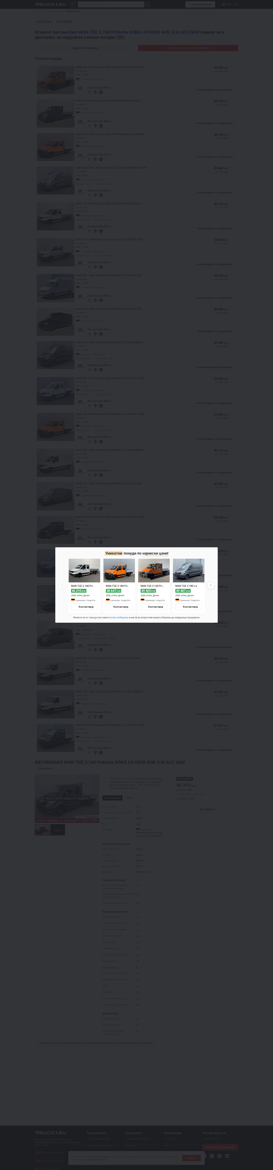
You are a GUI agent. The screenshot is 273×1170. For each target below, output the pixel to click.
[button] (211, 585)
